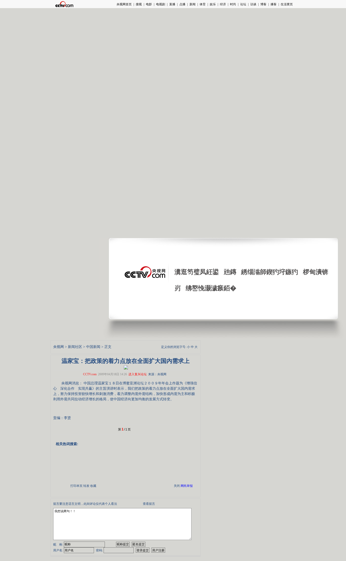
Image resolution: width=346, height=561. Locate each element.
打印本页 (76, 486)
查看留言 (149, 504)
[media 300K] (126, 367)
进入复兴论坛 (137, 374)
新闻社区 (75, 347)
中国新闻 (93, 347)
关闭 (177, 486)
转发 (86, 486)
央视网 (58, 347)
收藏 (93, 486)
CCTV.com (90, 374)
